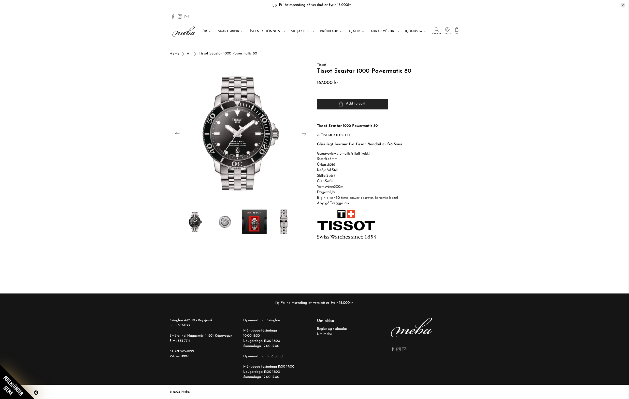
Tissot (321, 65)
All (189, 54)
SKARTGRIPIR (228, 31)
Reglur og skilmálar (332, 329)
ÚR (204, 31)
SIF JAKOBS (300, 31)
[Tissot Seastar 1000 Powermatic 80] (241, 133)
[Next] (304, 133)
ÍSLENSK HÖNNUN (265, 31)
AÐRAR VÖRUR (382, 31)
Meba (185, 391)
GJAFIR (354, 31)
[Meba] (184, 31)
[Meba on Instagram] (180, 16)
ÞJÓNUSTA (413, 31)
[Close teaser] (35, 392)
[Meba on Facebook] (173, 16)
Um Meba (324, 334)
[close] (622, 5)
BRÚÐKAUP (329, 31)
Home (174, 54)
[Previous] (177, 133)
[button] (17, 382)
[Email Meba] (187, 16)
